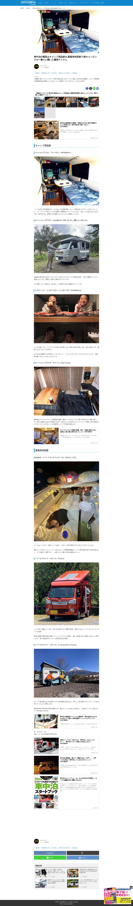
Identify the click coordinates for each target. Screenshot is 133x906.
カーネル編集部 (44, 67)
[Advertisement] (66, 823)
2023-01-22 (43, 65)
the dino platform (68, 904)
